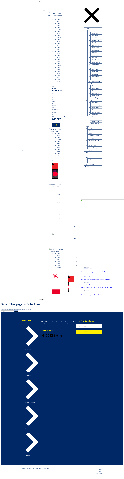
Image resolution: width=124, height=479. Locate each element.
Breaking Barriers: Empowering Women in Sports (95, 279)
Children (91, 67)
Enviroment (86, 268)
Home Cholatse (96, 62)
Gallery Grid (92, 143)
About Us (91, 128)
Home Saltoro (95, 42)
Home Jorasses (95, 123)
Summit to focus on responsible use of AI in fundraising (97, 287)
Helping (85, 276)
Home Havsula (95, 107)
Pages (87, 126)
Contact (87, 166)
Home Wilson (95, 110)
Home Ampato (95, 119)
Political (90, 116)
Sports (88, 276)
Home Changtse (96, 50)
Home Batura (95, 52)
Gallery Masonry (93, 147)
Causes (88, 155)
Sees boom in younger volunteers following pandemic (96, 272)
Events (90, 100)
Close (42, 299)
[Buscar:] (7, 311)
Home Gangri (95, 98)
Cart (90, 159)
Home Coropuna (96, 81)
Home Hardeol (95, 55)
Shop (87, 157)
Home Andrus (95, 45)
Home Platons (95, 71)
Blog (87, 152)
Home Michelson (96, 90)
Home (87, 28)
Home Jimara (95, 76)
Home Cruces (95, 79)
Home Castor (95, 47)
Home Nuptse (95, 69)
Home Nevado (95, 57)
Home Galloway (96, 105)
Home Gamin (95, 74)
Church (90, 83)
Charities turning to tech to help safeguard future (95, 295)
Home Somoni (95, 102)
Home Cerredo (95, 95)
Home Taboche (96, 38)
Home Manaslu (96, 86)
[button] (91, 14)
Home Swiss (95, 114)
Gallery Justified (93, 145)
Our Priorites (92, 138)
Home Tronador (96, 60)
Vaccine (90, 268)
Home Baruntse (96, 35)
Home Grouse (95, 88)
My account (91, 164)
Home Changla (95, 121)
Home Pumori (95, 33)
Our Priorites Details (94, 140)
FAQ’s (90, 133)
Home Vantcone (96, 112)
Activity (85, 284)
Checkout (91, 162)
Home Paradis (95, 64)
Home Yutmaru (95, 40)
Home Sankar (95, 93)
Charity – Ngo (92, 31)
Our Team (91, 130)
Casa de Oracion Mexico (42, 468)
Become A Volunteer (94, 135)
